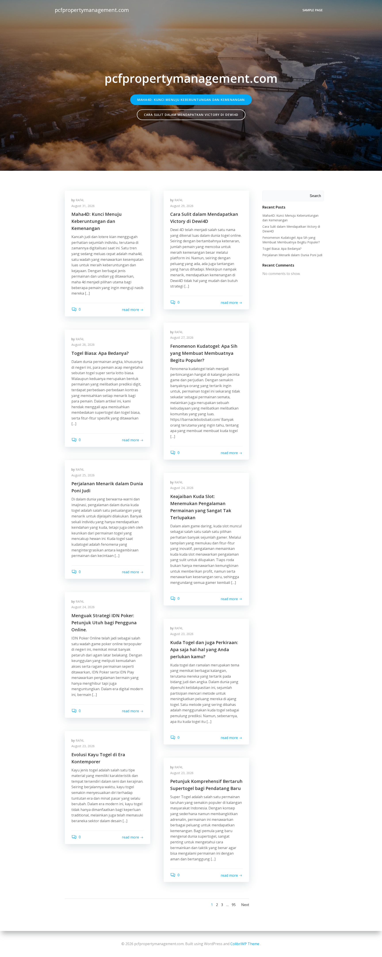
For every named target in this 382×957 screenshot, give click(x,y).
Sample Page (312, 10)
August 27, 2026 (181, 337)
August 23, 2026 (181, 634)
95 (234, 904)
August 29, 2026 (181, 206)
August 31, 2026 (83, 206)
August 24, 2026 (181, 488)
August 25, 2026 (83, 475)
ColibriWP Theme (244, 943)
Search (315, 196)
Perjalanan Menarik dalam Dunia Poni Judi (292, 255)
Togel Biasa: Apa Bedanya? (281, 248)
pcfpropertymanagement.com (92, 9)
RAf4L (80, 200)
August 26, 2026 (83, 344)
